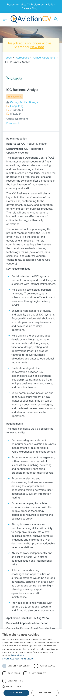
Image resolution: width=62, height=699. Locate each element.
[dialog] (31, 664)
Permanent (12, 123)
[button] (31, 658)
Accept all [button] (16, 692)
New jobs (37, 47)
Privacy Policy (17, 655)
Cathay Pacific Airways (24, 102)
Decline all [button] (44, 692)
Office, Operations (44, 57)
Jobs (9, 57)
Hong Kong (17, 106)
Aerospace (22, 57)
